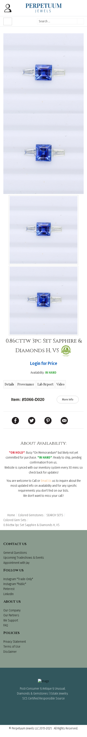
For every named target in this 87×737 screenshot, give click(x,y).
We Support (10, 620)
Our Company (12, 610)
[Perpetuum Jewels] (43, 8)
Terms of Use (11, 647)
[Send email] (64, 420)
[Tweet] (31, 420)
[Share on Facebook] (15, 420)
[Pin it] (48, 420)
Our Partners (11, 615)
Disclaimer (10, 652)
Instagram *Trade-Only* (18, 579)
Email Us (46, 481)
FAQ (5, 625)
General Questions (15, 553)
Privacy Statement (14, 642)
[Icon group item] (31, 707)
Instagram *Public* (14, 584)
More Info (67, 399)
